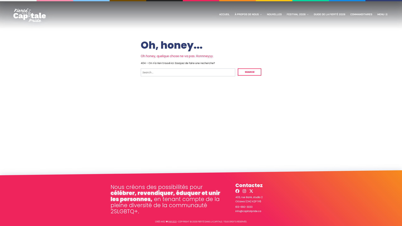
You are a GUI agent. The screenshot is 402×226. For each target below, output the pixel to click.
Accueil (224, 14)
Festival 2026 (296, 14)
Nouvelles (274, 14)
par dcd (172, 221)
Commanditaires (361, 14)
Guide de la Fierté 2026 (329, 14)
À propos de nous (247, 14)
